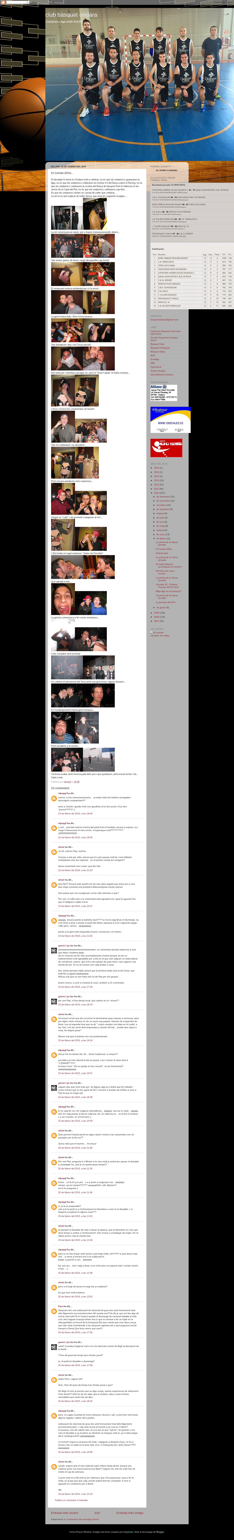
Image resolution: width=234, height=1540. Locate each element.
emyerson (128, 1532)
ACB (152, 355)
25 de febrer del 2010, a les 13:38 (75, 1273)
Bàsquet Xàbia (157, 352)
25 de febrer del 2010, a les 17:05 (75, 1332)
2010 (157, 493)
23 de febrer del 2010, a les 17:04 (75, 987)
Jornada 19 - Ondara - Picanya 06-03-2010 (167, 585)
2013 (157, 480)
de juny (160, 522)
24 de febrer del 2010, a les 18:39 (75, 1097)
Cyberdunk (155, 367)
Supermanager (158, 371)
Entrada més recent (64, 1513)
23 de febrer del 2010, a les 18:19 (75, 1004)
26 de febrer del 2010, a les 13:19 (75, 1494)
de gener (161, 607)
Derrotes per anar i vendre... (165, 572)
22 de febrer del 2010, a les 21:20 (75, 870)
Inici (97, 1513)
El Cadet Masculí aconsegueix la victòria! (169, 565)
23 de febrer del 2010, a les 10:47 (75, 906)
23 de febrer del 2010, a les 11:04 (75, 936)
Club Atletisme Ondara (161, 374)
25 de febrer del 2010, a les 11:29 (75, 1168)
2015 (157, 472)
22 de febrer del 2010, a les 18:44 (75, 813)
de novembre (163, 501)
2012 (157, 485)
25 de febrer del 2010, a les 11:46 (75, 1192)
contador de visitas (159, 635)
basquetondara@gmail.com (164, 319)
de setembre (163, 509)
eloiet (61, 847)
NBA (152, 363)
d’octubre (161, 505)
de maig (160, 526)
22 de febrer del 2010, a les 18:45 (75, 837)
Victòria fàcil (162, 553)
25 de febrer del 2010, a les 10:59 (75, 1121)
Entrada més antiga (130, 1513)
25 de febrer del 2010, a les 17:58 (75, 1365)
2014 (157, 476)
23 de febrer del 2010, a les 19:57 (75, 1073)
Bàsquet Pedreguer (160, 348)
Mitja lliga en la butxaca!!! (168, 591)
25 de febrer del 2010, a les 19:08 (75, 1452)
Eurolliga (154, 359)
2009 (157, 613)
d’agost (160, 513)
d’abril (159, 530)
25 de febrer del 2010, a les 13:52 (75, 1296)
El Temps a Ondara (166, 170)
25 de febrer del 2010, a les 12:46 (75, 1240)
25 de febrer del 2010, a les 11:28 (75, 1148)
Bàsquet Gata (157, 344)
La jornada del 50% (165, 602)
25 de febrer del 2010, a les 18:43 (75, 1401)
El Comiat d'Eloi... (165, 549)
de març (160, 534)
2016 (157, 468)
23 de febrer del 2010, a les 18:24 (75, 1040)
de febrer (161, 538)
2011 (156, 489)
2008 (157, 617)
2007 (157, 621)
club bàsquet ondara (71, 14)
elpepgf (62, 793)
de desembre (163, 496)
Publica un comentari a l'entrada (71, 1500)
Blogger (160, 1532)
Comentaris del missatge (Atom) (83, 1519)
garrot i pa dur (66, 945)
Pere (60, 1306)
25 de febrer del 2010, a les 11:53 (75, 1216)
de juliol (160, 518)
